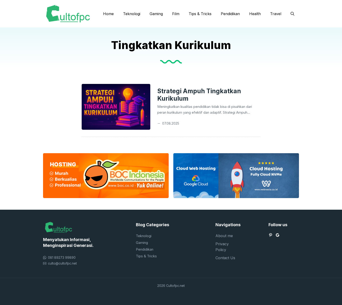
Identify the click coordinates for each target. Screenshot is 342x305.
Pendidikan (230, 13)
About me (224, 235)
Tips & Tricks (200, 13)
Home (108, 13)
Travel (275, 13)
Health (255, 13)
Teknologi (131, 13)
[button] (292, 14)
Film (175, 13)
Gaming (156, 13)
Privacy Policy (222, 247)
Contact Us (225, 257)
